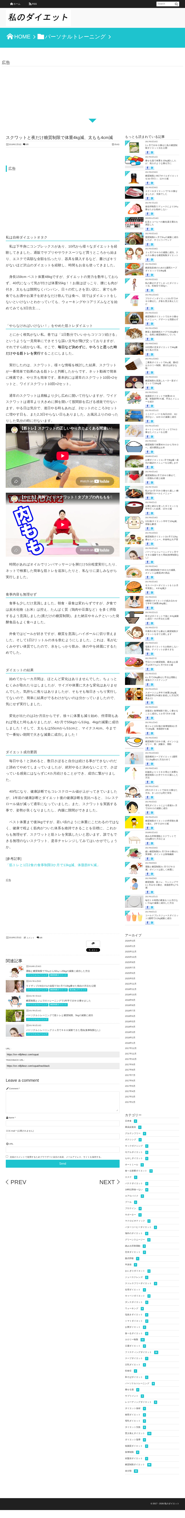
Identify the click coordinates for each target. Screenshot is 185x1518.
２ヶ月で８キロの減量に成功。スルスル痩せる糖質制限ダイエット (161, 254)
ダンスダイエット (136, 1302)
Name (11, 1118)
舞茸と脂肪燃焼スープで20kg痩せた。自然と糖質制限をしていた (161, 333)
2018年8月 (130, 1005)
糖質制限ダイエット (58, 975)
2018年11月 (130, 989)
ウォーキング (134, 1308)
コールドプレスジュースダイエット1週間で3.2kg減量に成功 (161, 917)
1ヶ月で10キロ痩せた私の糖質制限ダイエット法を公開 (161, 146)
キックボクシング (136, 1146)
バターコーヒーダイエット (140, 1227)
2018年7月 (130, 1010)
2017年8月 (130, 1069)
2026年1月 (130, 946)
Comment (13, 1088)
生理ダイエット (135, 1289)
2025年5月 (130, 978)
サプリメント (134, 1396)
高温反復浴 (132, 1127)
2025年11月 (130, 951)
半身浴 (130, 1264)
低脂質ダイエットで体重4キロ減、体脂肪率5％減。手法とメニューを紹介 (162, 399)
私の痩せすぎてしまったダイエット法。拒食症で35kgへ (161, 284)
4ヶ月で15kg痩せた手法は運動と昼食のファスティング (161, 678)
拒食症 (130, 1370)
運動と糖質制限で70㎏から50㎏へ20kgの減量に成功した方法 (58, 971)
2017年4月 (130, 1091)
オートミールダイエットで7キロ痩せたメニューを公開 (161, 431)
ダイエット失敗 (135, 1427)
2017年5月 (130, 1086)
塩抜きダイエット (136, 1314)
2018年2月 (130, 1037)
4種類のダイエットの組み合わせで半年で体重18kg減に (161, 602)
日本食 (130, 1121)
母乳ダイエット (135, 1421)
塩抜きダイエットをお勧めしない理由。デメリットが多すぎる (161, 648)
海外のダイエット (136, 1233)
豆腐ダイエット (135, 1346)
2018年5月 (130, 1021)
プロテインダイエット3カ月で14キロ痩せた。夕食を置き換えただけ (161, 301)
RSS (34, 4)
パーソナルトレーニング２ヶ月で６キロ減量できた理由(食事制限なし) (63, 1030)
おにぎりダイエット (137, 1271)
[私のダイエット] (38, 19)
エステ (130, 1177)
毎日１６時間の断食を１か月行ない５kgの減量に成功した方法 (161, 901)
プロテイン (133, 1208)
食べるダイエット (136, 1333)
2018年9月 (130, 1000)
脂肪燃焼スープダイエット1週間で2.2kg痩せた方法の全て (161, 758)
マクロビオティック (137, 1221)
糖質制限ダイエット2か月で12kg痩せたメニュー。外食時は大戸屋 (161, 538)
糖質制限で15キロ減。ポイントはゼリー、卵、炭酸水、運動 (161, 743)
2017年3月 (130, 1096)
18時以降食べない (136, 1189)
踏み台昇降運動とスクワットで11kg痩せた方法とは (160, 837)
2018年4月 (130, 1026)
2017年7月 (130, 1075)
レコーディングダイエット (140, 1402)
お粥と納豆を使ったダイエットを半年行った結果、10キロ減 (161, 507)
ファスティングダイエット (141, 1352)
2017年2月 (130, 1102)
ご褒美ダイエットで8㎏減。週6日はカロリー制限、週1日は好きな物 (161, 365)
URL (11, 1144)
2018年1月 (130, 1043)
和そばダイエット (136, 1377)
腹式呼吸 (131, 1258)
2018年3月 (130, 1032)
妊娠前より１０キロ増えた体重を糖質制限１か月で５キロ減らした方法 (161, 775)
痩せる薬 (131, 1389)
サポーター (133, 1214)
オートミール (134, 1164)
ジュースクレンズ (136, 1277)
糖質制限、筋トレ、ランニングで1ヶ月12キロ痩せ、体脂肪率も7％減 (161, 885)
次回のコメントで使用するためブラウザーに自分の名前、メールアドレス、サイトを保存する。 (56, 1157)
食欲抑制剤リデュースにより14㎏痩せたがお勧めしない (161, 208)
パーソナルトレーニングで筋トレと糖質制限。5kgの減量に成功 (59, 1015)
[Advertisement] (92, 93)
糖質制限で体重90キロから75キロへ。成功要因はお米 (162, 446)
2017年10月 (131, 1059)
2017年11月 (130, 1053)
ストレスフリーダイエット (140, 1283)
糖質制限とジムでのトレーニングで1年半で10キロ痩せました (58, 1000)
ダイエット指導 (135, 1439)
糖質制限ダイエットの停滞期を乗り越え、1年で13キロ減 (161, 822)
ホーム (16, 4)
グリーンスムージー (137, 1239)
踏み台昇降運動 (135, 1246)
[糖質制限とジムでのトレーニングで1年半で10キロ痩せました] (15, 1005)
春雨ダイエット (135, 1414)
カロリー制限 (134, 1339)
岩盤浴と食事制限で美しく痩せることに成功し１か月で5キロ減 (161, 712)
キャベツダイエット (137, 1296)
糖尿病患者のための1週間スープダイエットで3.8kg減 (161, 269)
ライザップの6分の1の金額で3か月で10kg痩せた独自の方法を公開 (61, 985)
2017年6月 (130, 1080)
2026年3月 (130, 940)
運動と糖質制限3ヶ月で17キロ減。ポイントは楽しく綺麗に (160, 868)
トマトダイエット (136, 1321)
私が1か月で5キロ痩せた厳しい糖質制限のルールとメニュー (161, 492)
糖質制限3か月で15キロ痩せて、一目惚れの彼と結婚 (161, 477)
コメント (30, 938)
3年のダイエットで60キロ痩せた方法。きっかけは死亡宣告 (161, 791)
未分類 (131, 1471)
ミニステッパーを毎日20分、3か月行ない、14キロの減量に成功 (161, 415)
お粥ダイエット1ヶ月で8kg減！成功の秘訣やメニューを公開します (161, 461)
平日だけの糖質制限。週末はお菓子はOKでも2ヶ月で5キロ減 (161, 663)
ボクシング (133, 1139)
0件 (27, 144)
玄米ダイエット (135, 1252)
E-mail (12, 1131)
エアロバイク (134, 1196)
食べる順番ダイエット (138, 1170)
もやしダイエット (136, 1158)
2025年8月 (130, 962)
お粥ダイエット (135, 1327)
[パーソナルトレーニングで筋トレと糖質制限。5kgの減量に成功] (15, 1019)
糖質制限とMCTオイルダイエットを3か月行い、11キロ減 (162, 177)
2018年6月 (130, 1016)
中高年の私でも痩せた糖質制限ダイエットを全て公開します (161, 632)
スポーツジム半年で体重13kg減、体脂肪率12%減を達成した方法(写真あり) (162, 695)
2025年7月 (130, 967)
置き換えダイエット (78, 990)
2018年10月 (131, 994)
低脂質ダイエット (136, 1446)
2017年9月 (130, 1064)
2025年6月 (130, 973)
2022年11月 (130, 983)
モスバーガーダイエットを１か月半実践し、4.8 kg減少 (161, 587)
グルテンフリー (135, 1133)
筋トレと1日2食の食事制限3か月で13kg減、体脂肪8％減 (161, 727)
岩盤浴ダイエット (136, 1458)
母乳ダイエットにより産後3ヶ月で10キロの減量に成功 (161, 807)
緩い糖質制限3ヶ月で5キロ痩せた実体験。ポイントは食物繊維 (161, 853)
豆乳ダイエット (135, 1364)
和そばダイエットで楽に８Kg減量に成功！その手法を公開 (162, 617)
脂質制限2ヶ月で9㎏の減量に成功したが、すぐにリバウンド (161, 238)
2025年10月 (131, 957)
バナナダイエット (136, 1183)
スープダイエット (136, 1358)
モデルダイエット (136, 1152)
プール (130, 1202)
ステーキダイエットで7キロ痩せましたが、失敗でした (161, 192)
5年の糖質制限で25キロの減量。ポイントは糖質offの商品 (161, 571)
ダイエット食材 (135, 1408)
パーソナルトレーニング (37, 975)
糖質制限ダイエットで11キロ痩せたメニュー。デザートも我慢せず (161, 318)
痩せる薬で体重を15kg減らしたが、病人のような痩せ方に (160, 162)
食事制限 (131, 1452)
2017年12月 (131, 1048)
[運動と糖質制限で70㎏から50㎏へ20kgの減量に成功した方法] (15, 976)
